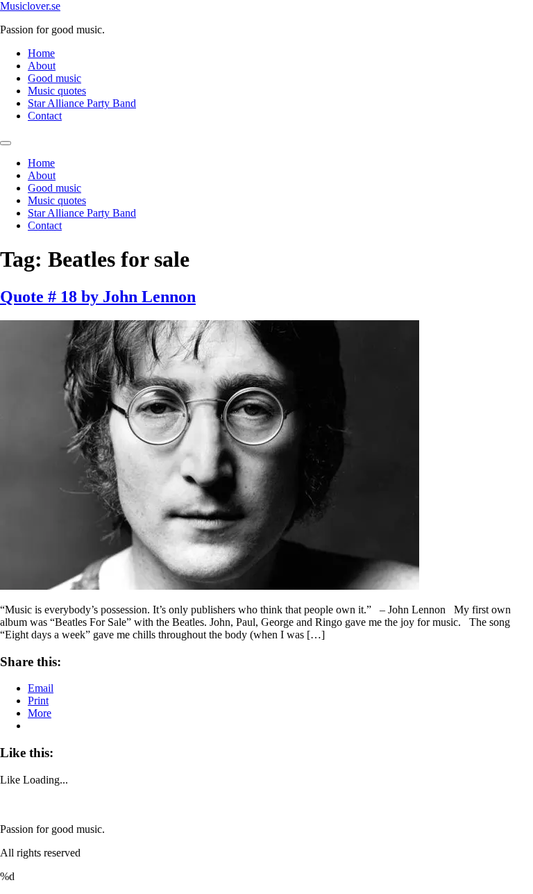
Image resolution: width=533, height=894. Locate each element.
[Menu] (5, 143)
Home (41, 53)
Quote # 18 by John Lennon (98, 297)
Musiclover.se (30, 6)
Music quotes (57, 91)
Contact (45, 116)
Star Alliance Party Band (82, 103)
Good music (54, 78)
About (42, 66)
